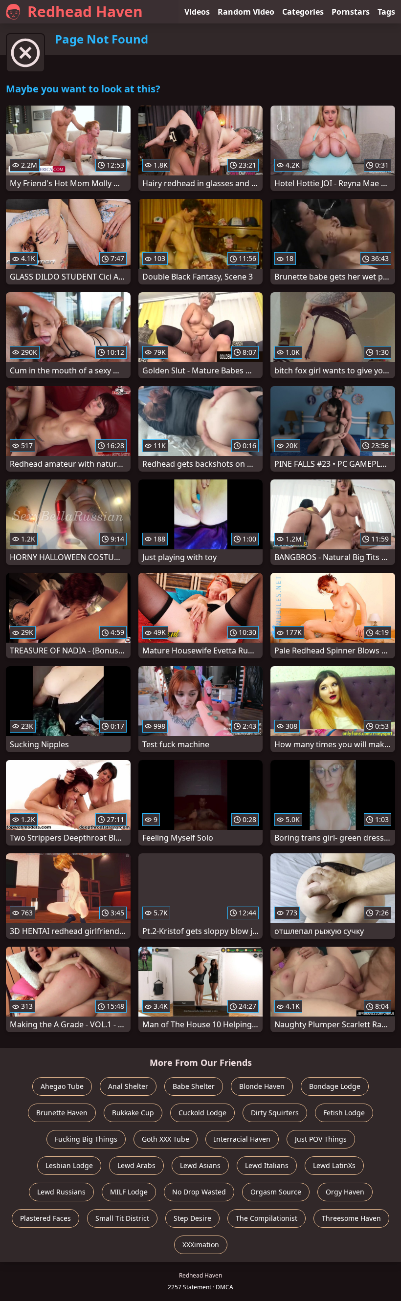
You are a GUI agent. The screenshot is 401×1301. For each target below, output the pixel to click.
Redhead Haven (85, 11)
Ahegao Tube (62, 1086)
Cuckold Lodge (202, 1112)
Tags (386, 11)
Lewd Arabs (136, 1165)
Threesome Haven (351, 1218)
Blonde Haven (262, 1086)
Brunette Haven (62, 1112)
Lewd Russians (61, 1191)
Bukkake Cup (133, 1112)
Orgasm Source (275, 1191)
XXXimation (200, 1244)
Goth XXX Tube (165, 1139)
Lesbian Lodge (69, 1165)
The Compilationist (266, 1218)
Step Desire (192, 1218)
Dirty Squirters (275, 1112)
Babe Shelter (194, 1086)
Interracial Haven (242, 1139)
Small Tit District (122, 1218)
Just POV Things (321, 1139)
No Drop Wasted (199, 1191)
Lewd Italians (267, 1165)
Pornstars (351, 11)
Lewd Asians (200, 1165)
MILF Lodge (129, 1191)
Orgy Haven (345, 1191)
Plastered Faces (45, 1218)
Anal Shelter (128, 1086)
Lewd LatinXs (334, 1165)
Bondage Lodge (334, 1086)
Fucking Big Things (86, 1139)
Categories (303, 11)
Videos (197, 11)
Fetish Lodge (344, 1112)
